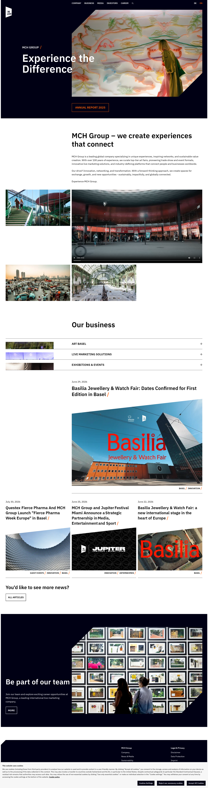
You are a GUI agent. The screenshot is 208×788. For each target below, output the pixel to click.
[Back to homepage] (9, 12)
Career (124, 3)
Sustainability (127, 760)
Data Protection (177, 756)
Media (100, 3)
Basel (182, 488)
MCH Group (30, 47)
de (195, 3)
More (11, 710)
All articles (16, 597)
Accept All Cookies (196, 783)
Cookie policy (54, 777)
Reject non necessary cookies (171, 783)
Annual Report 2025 (90, 107)
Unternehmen (126, 573)
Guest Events (37, 573)
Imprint (174, 760)
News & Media (127, 756)
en (201, 3)
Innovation (194, 488)
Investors (112, 3)
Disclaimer (175, 752)
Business (89, 3)
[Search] (132, 3)
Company (76, 3)
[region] (104, 775)
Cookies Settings (146, 783)
